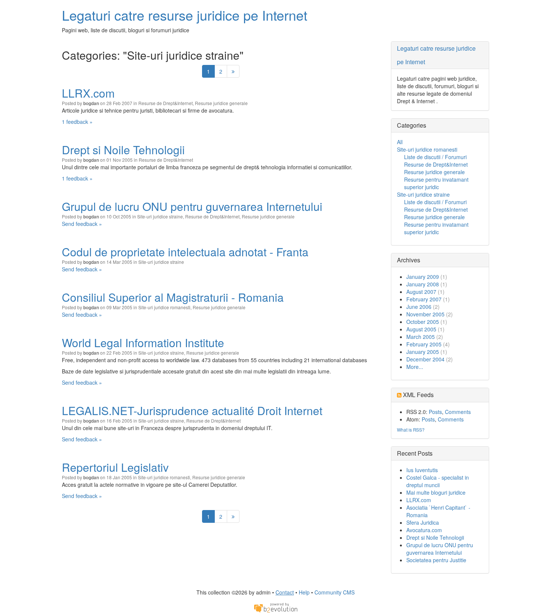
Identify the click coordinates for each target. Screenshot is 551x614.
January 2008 (422, 284)
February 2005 (424, 344)
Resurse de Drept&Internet (165, 103)
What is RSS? (411, 429)
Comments (458, 411)
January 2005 (422, 351)
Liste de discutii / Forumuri (435, 157)
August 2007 (421, 291)
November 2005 (425, 314)
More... (414, 366)
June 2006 (418, 306)
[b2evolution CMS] (275, 607)
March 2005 (420, 336)
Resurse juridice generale (221, 103)
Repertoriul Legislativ (115, 467)
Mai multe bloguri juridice (436, 492)
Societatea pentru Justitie (436, 560)
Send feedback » (82, 223)
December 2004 (425, 359)
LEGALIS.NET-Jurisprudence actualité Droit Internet (192, 410)
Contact (285, 592)
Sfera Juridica (422, 522)
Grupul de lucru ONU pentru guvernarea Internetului (192, 206)
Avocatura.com (424, 530)
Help (304, 592)
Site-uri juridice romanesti (164, 307)
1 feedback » (77, 121)
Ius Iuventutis (422, 470)
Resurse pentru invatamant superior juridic (436, 183)
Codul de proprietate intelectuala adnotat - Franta (185, 252)
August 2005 (421, 329)
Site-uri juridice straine (160, 216)
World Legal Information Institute (143, 342)
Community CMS (334, 592)
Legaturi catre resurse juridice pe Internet (184, 14)
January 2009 (422, 276)
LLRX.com (88, 93)
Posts (435, 411)
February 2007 (424, 299)
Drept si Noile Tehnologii (123, 149)
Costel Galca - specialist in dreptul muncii (437, 481)
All (400, 142)
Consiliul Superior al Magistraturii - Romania (173, 297)
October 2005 (422, 321)
